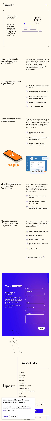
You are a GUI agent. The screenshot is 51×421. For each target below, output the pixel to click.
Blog (20, 393)
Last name (29, 296)
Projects (21, 378)
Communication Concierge (27, 391)
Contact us (22, 396)
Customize (5, 416)
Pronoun (28, 286)
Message (29, 313)
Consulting (22, 383)
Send (41, 328)
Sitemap (40, 417)
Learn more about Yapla (35, 257)
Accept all (13, 416)
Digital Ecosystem (24, 388)
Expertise (22, 375)
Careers (21, 380)
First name (29, 291)
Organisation (30, 307)
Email (28, 302)
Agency (21, 372)
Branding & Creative (25, 385)
